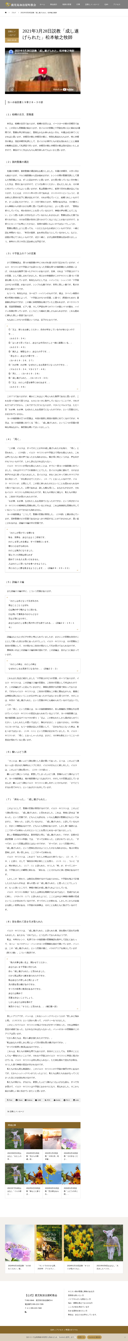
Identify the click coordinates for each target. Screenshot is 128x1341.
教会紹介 (53, 4)
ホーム (42, 4)
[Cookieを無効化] (125, 1337)
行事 (78, 4)
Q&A (106, 4)
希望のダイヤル (72, 1330)
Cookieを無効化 (94, 1337)
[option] (20, 1249)
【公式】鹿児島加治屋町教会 (41, 1295)
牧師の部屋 (66, 4)
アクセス (116, 4)
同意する (81, 1337)
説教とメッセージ (92, 4)
